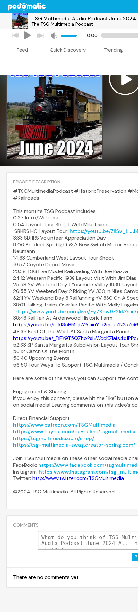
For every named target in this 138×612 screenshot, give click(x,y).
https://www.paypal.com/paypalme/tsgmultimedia (74, 431)
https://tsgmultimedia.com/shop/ (53, 438)
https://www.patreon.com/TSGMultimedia (64, 424)
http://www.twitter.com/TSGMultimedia (78, 478)
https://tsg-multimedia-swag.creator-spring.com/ (74, 444)
